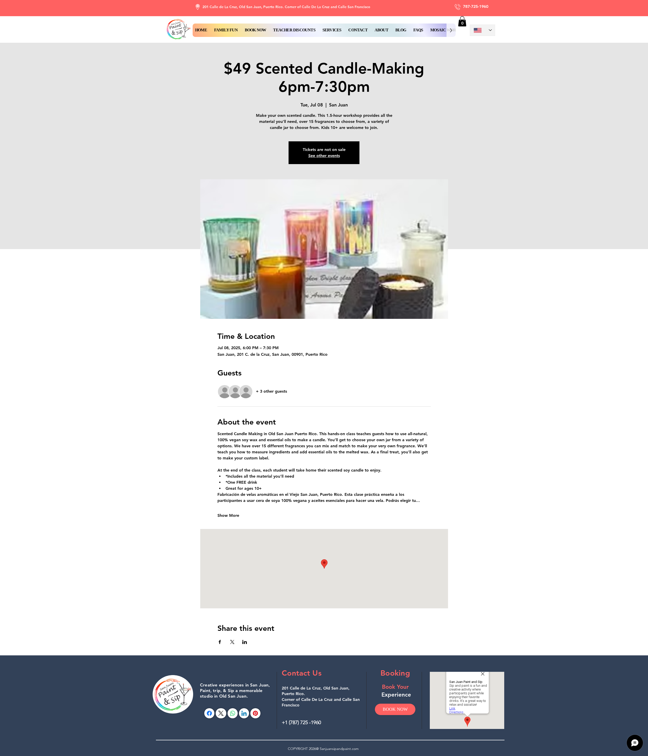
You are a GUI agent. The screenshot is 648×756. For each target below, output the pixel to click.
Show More (228, 515)
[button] (255, 30)
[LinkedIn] (244, 713)
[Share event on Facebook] (219, 642)
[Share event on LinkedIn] (244, 642)
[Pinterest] (255, 713)
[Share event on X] (232, 642)
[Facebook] (209, 713)
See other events (324, 155)
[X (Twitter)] (221, 713)
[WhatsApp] (233, 713)
